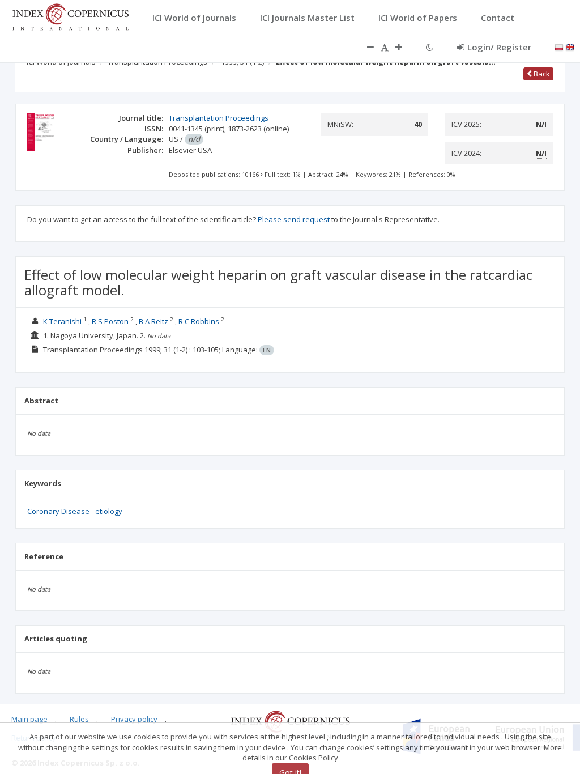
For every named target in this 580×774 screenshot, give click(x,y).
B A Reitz (153, 321)
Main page (29, 719)
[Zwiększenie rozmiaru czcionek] (404, 47)
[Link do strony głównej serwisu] (70, 16)
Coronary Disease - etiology (74, 511)
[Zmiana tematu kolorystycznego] (429, 47)
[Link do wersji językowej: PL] (559, 46)
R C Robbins (198, 321)
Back (541, 74)
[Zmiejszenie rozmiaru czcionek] (364, 47)
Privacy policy (134, 719)
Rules (79, 719)
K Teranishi (62, 321)
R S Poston (110, 321)
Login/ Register (499, 47)
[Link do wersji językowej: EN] (569, 46)
